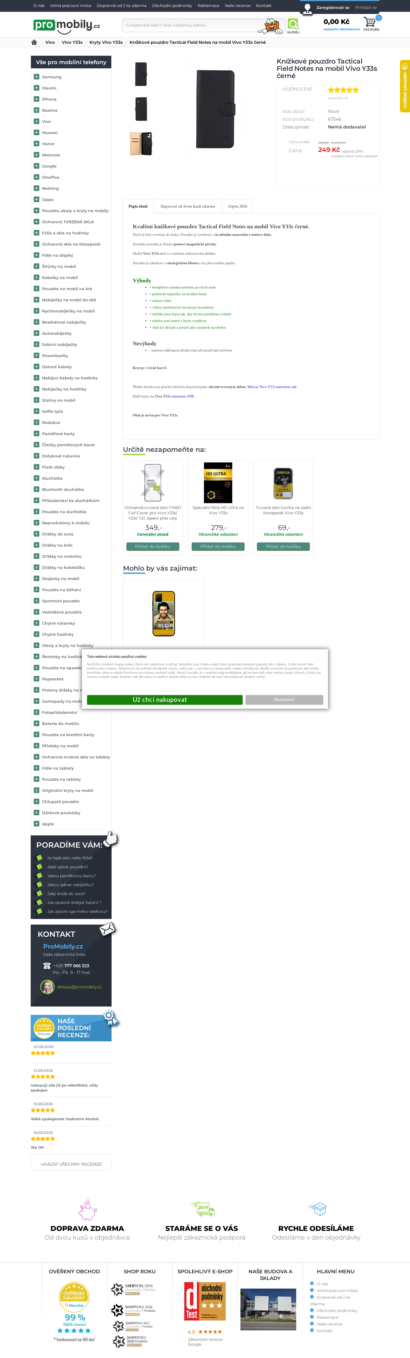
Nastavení (284, 700)
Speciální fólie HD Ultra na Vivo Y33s (218, 510)
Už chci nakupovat (165, 700)
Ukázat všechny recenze (71, 1164)
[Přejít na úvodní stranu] (66, 26)
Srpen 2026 (237, 206)
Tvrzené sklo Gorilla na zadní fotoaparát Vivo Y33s (283, 510)
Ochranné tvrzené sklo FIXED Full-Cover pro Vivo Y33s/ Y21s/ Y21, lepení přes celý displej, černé (152, 515)
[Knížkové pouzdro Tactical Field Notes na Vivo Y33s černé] (216, 109)
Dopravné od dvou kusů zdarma (188, 206)
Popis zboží (138, 206)
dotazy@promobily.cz (79, 987)
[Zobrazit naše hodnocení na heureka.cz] (74, 1341)
